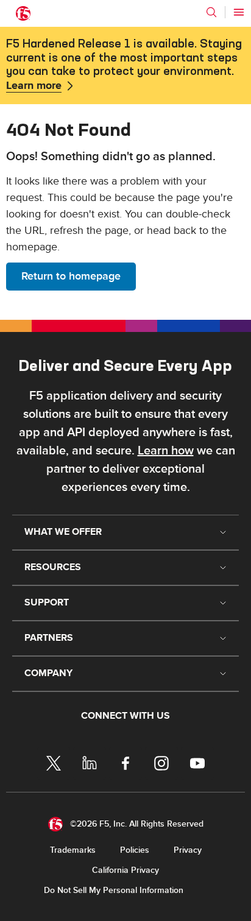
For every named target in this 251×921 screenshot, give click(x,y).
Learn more (34, 85)
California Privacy (125, 870)
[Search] (211, 12)
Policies (134, 850)
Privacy (188, 850)
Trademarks (73, 850)
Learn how (166, 450)
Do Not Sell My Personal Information (113, 890)
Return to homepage (71, 276)
